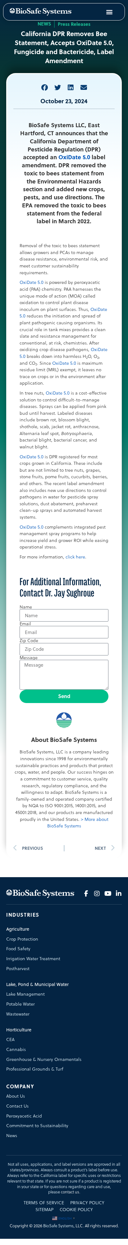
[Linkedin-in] (119, 894)
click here (75, 557)
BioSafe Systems (58, 1226)
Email (25, 624)
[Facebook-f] (86, 894)
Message (29, 657)
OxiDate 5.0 (74, 157)
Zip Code (29, 640)
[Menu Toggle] (109, 11)
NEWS (44, 23)
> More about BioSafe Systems (77, 822)
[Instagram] (97, 894)
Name (26, 607)
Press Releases (74, 24)
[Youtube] (108, 894)
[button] (44, 87)
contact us (70, 1192)
